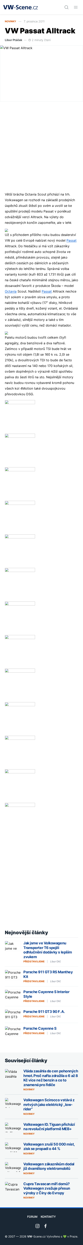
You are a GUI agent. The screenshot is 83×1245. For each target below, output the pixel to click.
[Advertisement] (41, 146)
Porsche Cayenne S (39, 1028)
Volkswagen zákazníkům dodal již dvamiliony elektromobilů (48, 1166)
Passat (71, 240)
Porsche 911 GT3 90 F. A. (44, 1011)
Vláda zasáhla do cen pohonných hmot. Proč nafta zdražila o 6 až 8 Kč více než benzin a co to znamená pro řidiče (50, 1078)
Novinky (10, 21)
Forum (32, 1216)
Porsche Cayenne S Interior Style (46, 994)
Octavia (11, 291)
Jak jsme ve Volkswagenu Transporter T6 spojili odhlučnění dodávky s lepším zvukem (47, 950)
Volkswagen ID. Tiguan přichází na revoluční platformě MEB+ (49, 1126)
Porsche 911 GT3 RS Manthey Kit (48, 974)
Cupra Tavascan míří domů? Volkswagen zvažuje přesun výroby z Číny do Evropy (46, 1188)
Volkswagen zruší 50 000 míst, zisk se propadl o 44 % (49, 1146)
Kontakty (48, 1216)
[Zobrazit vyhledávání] (66, 7)
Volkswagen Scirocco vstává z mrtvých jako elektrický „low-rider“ (48, 1104)
